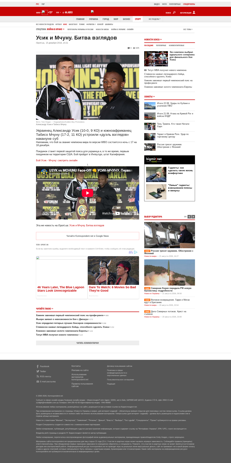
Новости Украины (151, 293)
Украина (93, 19)
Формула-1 (91, 24)
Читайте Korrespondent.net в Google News (87, 236)
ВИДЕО (157, 4)
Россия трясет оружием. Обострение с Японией (169, 145)
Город (106, 19)
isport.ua (44, 244)
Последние (148, 45)
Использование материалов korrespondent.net (80, 377)
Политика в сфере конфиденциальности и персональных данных (117, 372)
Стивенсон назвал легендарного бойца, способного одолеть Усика (75, 327)
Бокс (65, 24)
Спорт (138, 19)
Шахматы (109, 24)
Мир (116, 19)
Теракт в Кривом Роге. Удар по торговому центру (173, 135)
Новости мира (150, 256)
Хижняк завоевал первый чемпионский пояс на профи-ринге (72, 315)
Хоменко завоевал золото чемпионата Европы (64, 331)
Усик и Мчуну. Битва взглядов (86, 225)
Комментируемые (176, 45)
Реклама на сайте (80, 370)
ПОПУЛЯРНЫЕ (175, 4)
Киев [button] (38, 12)
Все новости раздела (45, 24)
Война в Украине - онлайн (122, 29)
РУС (37, 4)
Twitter (43, 371)
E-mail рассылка (48, 381)
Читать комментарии (87, 342)
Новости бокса (151, 39)
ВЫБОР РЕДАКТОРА (153, 216)
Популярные (161, 45)
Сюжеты (148, 96)
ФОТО (164, 4)
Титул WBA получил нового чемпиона (59, 334)
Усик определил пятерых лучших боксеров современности (71, 323)
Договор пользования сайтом (119, 366)
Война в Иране (90, 29)
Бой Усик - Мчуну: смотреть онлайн (56, 160)
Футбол (58, 24)
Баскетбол (73, 24)
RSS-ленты (45, 376)
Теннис (82, 24)
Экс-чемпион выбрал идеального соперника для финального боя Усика (182, 56)
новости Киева (102, 29)
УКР (43, 4)
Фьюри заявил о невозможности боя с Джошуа (64, 319)
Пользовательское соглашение (120, 380)
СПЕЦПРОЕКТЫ (189, 4)
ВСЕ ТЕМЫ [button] (187, 29)
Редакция (111, 384)
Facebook (44, 366)
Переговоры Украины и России (80, 29)
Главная (80, 19)
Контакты (76, 366)
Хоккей (100, 24)
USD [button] (58, 12)
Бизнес (126, 19)
